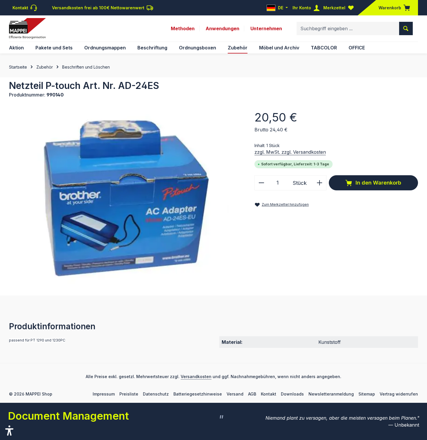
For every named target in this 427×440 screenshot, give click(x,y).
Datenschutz (156, 393)
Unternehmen (266, 28)
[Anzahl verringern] (261, 182)
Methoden (183, 28)
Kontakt (268, 393)
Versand (235, 393)
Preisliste (128, 393)
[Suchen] (406, 28)
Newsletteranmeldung (331, 393)
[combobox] (348, 28)
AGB (252, 393)
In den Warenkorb (377, 182)
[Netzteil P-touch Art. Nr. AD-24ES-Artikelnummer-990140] (126, 196)
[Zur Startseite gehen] (27, 28)
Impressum (104, 393)
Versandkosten (196, 376)
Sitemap (366, 393)
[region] (126, 196)
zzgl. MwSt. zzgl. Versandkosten (290, 152)
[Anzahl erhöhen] (319, 182)
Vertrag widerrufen (399, 393)
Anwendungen (222, 28)
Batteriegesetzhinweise (197, 393)
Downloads (292, 393)
